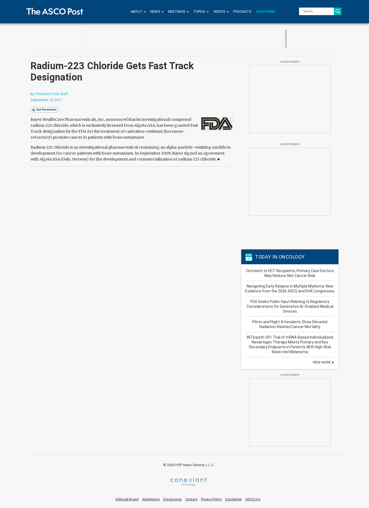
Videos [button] (219, 11)
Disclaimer (233, 499)
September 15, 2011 (46, 100)
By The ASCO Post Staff (49, 94)
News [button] (155, 11)
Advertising (151, 499)
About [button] (137, 11)
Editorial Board (127, 499)
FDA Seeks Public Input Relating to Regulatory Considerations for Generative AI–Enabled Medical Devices (290, 306)
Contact (191, 499)
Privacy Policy (211, 499)
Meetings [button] (177, 11)
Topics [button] (199, 11)
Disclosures (172, 499)
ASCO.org (252, 499)
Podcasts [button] (242, 11)
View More (322, 362)
